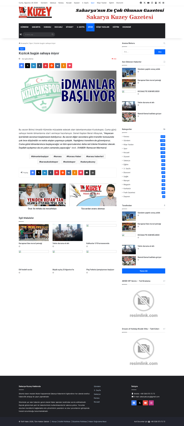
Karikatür (127, 189)
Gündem (44, 3)
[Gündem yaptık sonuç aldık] (129, 72)
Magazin (127, 185)
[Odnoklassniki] (63, 65)
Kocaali (68, 3)
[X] (27, 65)
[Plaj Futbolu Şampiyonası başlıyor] (101, 258)
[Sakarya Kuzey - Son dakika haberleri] (35, 12)
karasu (58, 156)
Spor (93, 3)
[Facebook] (21, 65)
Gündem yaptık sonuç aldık (149, 69)
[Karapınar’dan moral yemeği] (34, 232)
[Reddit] (51, 65)
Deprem (127, 197)
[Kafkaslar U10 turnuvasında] (101, 232)
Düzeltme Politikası (79, 421)
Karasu (61, 3)
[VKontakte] (57, 65)
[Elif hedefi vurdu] (34, 258)
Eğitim (111, 3)
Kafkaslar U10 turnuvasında (97, 243)
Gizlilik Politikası (64, 421)
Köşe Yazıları (102, 3)
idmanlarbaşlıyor (40, 156)
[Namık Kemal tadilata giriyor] (129, 117)
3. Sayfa (85, 3)
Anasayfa (24, 43)
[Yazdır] (92, 172)
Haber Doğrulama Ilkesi (97, 421)
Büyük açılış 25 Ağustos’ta (63, 270)
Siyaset (77, 3)
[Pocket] (69, 65)
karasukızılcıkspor (49, 161)
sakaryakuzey (88, 161)
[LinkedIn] (33, 65)
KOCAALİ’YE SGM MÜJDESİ (148, 91)
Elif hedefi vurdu (25, 270)
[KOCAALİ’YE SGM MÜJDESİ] (129, 95)
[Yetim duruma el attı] (68, 232)
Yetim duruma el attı (61, 243)
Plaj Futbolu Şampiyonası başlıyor (100, 270)
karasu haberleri (95, 156)
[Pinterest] (45, 65)
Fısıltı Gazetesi (129, 193)
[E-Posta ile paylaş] (86, 172)
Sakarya (53, 3)
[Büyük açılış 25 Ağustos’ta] (68, 258)
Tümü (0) (144, 271)
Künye (54, 421)
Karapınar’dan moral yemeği (30, 243)
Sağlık (126, 177)
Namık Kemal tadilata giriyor (149, 114)
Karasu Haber (74, 156)
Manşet (127, 181)
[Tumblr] (39, 65)
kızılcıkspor (69, 161)
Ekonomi (119, 3)
